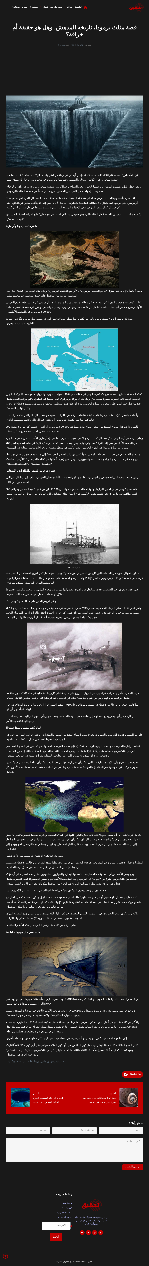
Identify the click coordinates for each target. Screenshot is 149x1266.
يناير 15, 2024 (77, 45)
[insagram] (94, 1232)
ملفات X (62, 45)
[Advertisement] (74, 68)
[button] (5, 1256)
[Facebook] (100, 1232)
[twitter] (88, 1232)
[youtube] (82, 1232)
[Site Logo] (136, 7)
